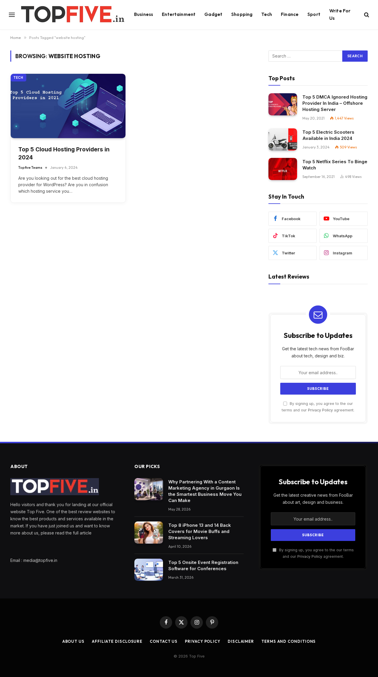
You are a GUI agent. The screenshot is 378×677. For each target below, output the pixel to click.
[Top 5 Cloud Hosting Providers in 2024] (68, 106)
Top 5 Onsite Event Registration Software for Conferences (203, 565)
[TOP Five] (72, 14)
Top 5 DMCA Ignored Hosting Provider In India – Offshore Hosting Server (334, 103)
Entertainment (178, 14)
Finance (290, 14)
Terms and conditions (288, 641)
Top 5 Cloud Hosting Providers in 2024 (64, 153)
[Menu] (12, 14)
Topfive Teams (30, 167)
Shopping (241, 14)
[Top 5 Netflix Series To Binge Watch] (282, 169)
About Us (73, 641)
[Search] (366, 14)
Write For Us (340, 14)
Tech (266, 14)
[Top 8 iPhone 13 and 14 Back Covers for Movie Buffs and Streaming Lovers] (148, 532)
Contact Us (163, 641)
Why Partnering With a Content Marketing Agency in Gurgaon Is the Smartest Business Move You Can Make (205, 491)
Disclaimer (241, 641)
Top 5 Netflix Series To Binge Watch (334, 165)
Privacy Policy (320, 410)
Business (143, 14)
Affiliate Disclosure (117, 641)
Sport (313, 14)
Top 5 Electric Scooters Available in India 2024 (328, 135)
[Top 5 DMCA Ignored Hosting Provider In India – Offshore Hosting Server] (282, 104)
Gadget (213, 14)
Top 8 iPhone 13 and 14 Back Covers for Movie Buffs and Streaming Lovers (199, 531)
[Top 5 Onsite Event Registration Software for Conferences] (148, 570)
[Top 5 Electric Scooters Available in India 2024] (282, 139)
